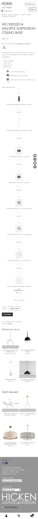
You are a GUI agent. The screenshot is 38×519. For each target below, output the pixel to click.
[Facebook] (3, 463)
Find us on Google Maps (11, 481)
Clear (19, 292)
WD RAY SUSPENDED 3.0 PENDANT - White (19, 130)
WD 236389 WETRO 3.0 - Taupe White (19, 260)
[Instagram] (6, 463)
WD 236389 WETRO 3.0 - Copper (19, 156)
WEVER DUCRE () (18, 44)
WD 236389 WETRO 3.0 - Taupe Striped (19, 234)
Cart (29, 514)
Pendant (15, 14)
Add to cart (14, 308)
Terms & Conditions (11, 507)
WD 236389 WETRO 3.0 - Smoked (19, 182)
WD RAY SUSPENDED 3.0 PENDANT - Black (19, 104)
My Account (6, 516)
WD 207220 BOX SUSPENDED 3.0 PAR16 (19, 286)
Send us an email (9, 490)
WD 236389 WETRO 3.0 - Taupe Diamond (19, 208)
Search (19, 516)
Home (5, 14)
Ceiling (10, 14)
